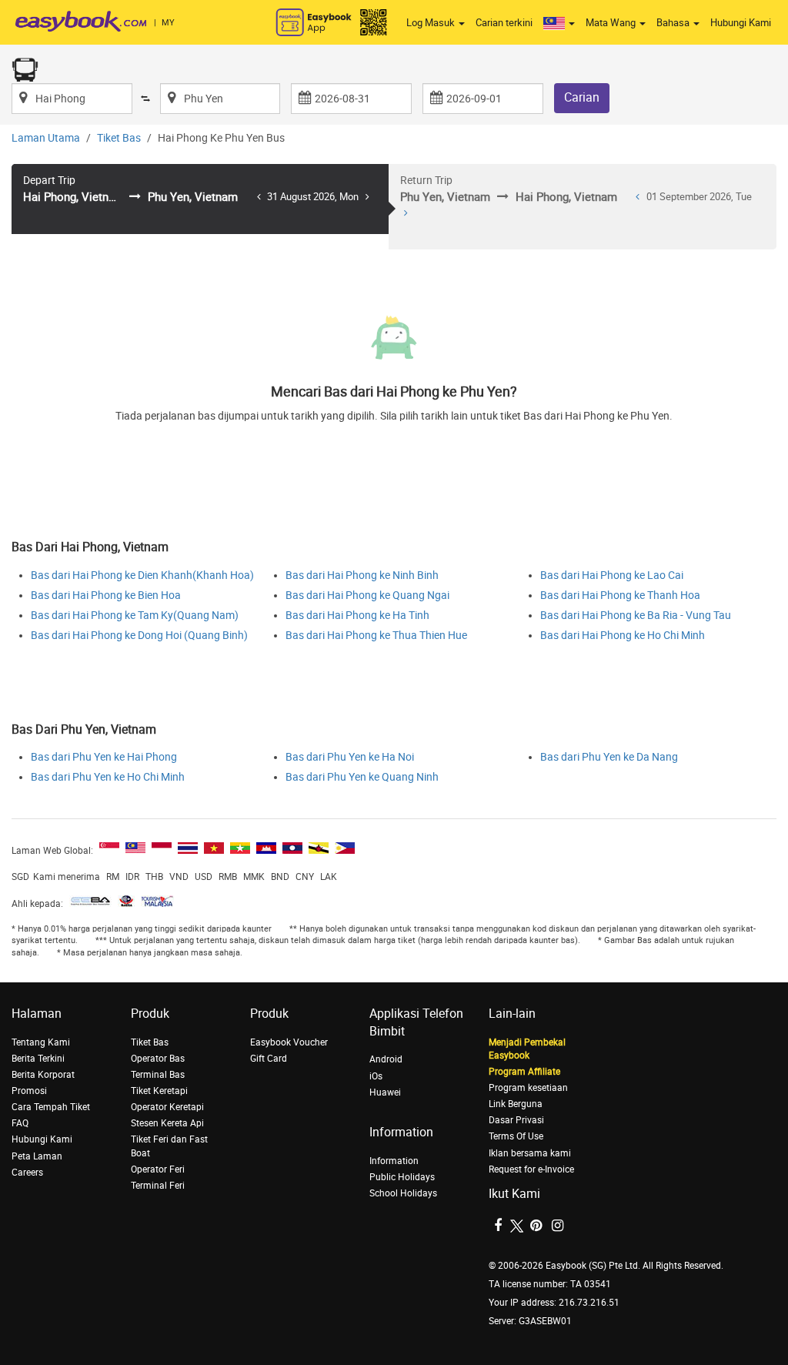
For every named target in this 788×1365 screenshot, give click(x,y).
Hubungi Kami (740, 22)
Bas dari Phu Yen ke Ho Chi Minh (108, 777)
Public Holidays (402, 1177)
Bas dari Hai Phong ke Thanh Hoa (620, 595)
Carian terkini (504, 22)
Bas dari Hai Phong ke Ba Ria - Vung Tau (635, 615)
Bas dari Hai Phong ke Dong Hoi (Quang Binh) (139, 635)
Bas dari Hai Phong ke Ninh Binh (362, 575)
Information (394, 1161)
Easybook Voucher (289, 1042)
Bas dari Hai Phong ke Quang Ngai (367, 595)
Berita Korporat (43, 1074)
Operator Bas (158, 1058)
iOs (375, 1076)
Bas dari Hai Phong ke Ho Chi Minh (622, 635)
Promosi (29, 1091)
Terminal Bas (158, 1074)
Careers (27, 1172)
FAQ (20, 1123)
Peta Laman (37, 1156)
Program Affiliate (524, 1071)
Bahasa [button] (674, 22)
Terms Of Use (516, 1136)
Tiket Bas (119, 138)
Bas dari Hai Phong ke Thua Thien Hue (376, 635)
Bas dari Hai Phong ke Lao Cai (611, 575)
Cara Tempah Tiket (51, 1107)
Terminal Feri (158, 1185)
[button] (559, 23)
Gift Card (268, 1058)
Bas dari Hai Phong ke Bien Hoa (106, 595)
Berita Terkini (38, 1058)
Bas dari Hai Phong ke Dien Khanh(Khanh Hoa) (142, 575)
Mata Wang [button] (612, 22)
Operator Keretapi (167, 1107)
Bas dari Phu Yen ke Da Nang (609, 757)
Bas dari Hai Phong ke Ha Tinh (357, 615)
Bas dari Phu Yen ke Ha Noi (349, 757)
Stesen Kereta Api (167, 1123)
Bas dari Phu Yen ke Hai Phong (104, 757)
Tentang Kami (41, 1042)
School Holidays (403, 1193)
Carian (581, 97)
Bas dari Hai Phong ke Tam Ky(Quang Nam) (135, 615)
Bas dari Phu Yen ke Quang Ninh (362, 777)
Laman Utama (46, 138)
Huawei (385, 1092)
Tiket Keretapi (159, 1091)
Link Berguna (516, 1104)
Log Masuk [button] (431, 22)
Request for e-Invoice (531, 1169)
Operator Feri (158, 1169)
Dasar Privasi (516, 1120)
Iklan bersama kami (530, 1153)
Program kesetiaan (528, 1087)
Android (385, 1059)
